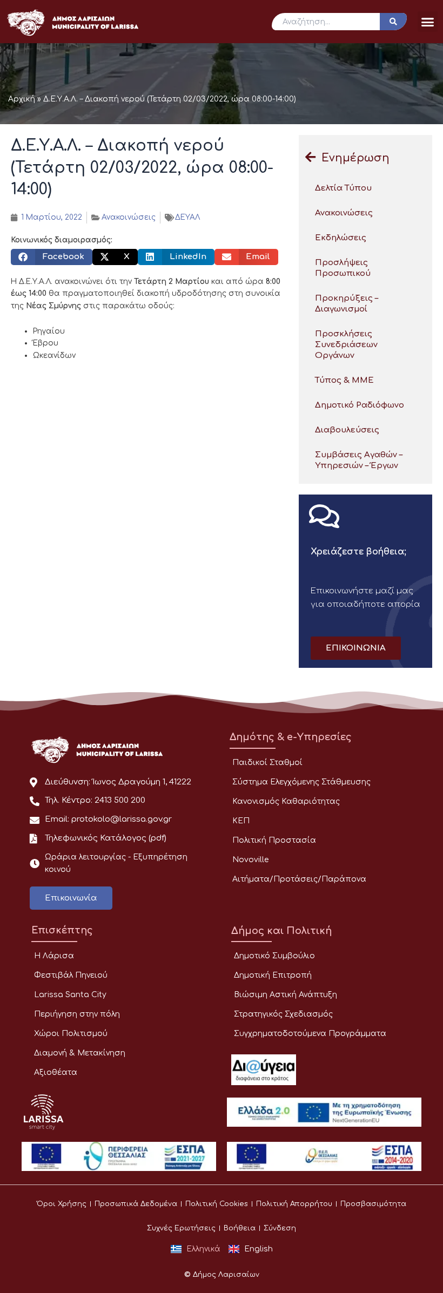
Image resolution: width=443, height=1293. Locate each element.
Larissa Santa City (70, 995)
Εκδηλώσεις (340, 237)
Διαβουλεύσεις (347, 430)
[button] (428, 21)
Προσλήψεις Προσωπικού (343, 268)
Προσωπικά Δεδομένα (136, 1204)
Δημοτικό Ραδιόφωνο (359, 405)
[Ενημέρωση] (310, 157)
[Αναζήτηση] (393, 21)
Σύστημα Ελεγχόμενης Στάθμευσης (301, 782)
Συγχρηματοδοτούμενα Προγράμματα (310, 1034)
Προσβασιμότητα (373, 1204)
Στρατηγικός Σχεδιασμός (283, 1014)
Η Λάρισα (54, 956)
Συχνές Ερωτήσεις (181, 1228)
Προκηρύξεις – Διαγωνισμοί (346, 304)
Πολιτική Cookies (216, 1204)
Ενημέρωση (355, 158)
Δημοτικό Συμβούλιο (274, 956)
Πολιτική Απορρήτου (294, 1204)
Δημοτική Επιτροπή (273, 975)
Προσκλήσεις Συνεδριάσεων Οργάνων (346, 344)
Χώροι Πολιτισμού (71, 1034)
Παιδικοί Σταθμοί (267, 763)
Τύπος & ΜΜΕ (344, 380)
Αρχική (21, 99)
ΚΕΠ (241, 821)
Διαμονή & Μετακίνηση (79, 1053)
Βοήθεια (240, 1228)
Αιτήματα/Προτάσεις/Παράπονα (299, 879)
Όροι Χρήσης (61, 1204)
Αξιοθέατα (55, 1072)
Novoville (250, 860)
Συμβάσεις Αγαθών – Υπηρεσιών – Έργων (358, 460)
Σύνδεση (280, 1228)
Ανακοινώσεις (129, 217)
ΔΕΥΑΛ (187, 217)
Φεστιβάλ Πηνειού (71, 975)
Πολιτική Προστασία (274, 840)
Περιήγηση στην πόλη (77, 1014)
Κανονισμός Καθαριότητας (286, 801)
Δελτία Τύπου (343, 188)
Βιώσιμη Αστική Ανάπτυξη (285, 995)
